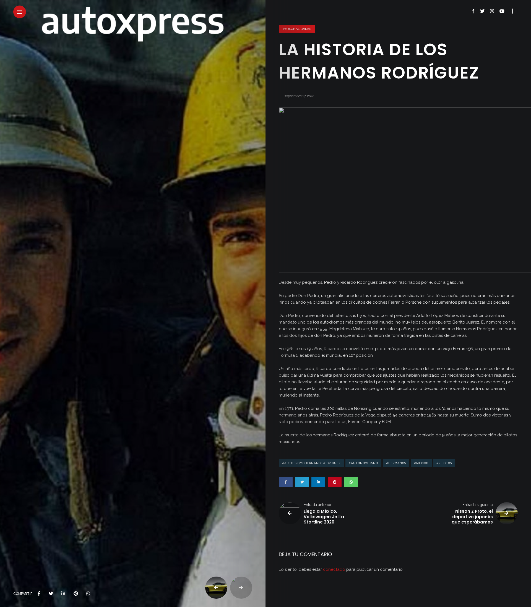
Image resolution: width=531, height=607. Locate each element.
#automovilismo (363, 463)
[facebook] (39, 594)
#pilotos (444, 463)
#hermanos (396, 463)
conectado (334, 569)
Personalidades (297, 29)
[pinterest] (76, 594)
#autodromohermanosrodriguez (311, 463)
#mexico (421, 463)
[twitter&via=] (51, 594)
